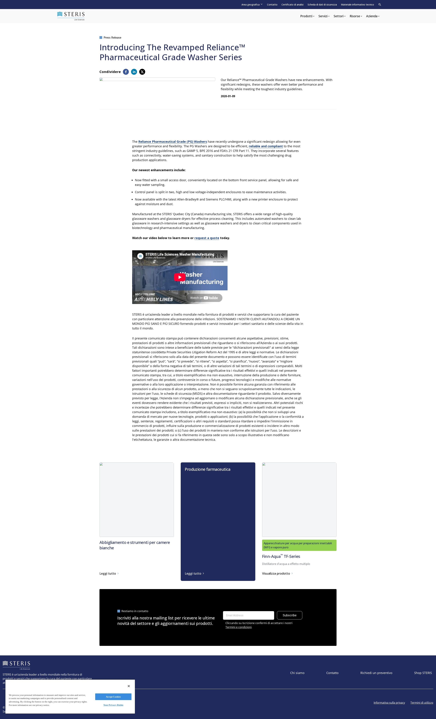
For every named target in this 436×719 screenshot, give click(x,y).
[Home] (70, 16)
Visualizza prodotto (276, 573)
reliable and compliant (266, 146)
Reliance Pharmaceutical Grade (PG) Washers (172, 141)
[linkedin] (134, 72)
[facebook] (126, 72)
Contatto (272, 4)
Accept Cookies (113, 696)
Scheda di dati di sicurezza (322, 4)
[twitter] (142, 72)
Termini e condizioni (238, 627)
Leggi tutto (107, 573)
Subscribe (290, 615)
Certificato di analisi (292, 4)
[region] (70, 696)
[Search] (380, 4)
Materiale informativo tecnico (357, 4)
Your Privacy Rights (113, 705)
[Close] (129, 686)
